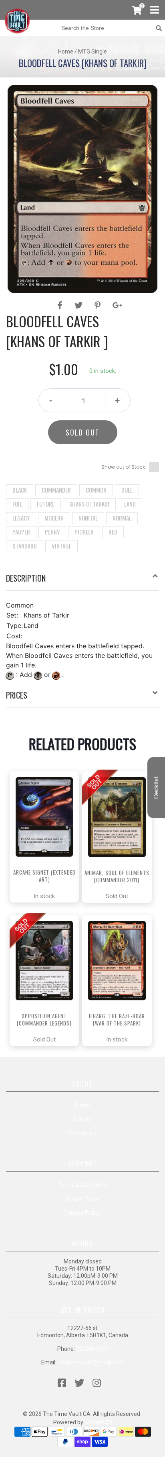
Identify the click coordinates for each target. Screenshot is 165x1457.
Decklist (156, 787)
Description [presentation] (26, 578)
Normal (122, 517)
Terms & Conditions (82, 1185)
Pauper (21, 531)
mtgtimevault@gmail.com (91, 1362)
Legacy (21, 517)
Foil (17, 503)
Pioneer (84, 531)
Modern (54, 517)
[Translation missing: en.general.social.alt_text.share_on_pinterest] (99, 305)
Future (45, 503)
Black (19, 489)
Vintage (61, 545)
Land (130, 503)
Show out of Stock (123, 466)
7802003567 (92, 1349)
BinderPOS (98, 1422)
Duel (127, 489)
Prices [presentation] (16, 695)
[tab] (82, 581)
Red (113, 531)
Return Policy (82, 1199)
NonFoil (88, 517)
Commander (56, 489)
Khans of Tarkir (89, 503)
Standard (24, 545)
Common (96, 489)
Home (65, 51)
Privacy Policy (82, 1213)
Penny (52, 531)
